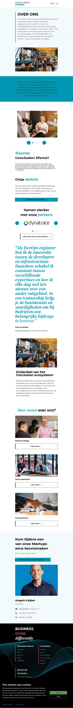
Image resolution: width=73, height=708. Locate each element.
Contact (43, 663)
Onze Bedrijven (45, 655)
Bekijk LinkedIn (25, 617)
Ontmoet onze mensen (35, 200)
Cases (19, 652)
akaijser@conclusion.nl (29, 609)
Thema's (43, 649)
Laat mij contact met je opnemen (31, 560)
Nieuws (19, 658)
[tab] (32, 142)
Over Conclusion (45, 658)
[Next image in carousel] (44, 143)
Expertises (20, 649)
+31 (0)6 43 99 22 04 (27, 613)
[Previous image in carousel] (29, 143)
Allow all (58, 692)
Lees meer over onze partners (35, 236)
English (4, 681)
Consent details (7, 704)
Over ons (20, 655)
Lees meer (35, 446)
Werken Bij (20, 660)
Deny (58, 696)
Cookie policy (19, 704)
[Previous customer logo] (17, 223)
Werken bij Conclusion (24, 677)
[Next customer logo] (56, 223)
